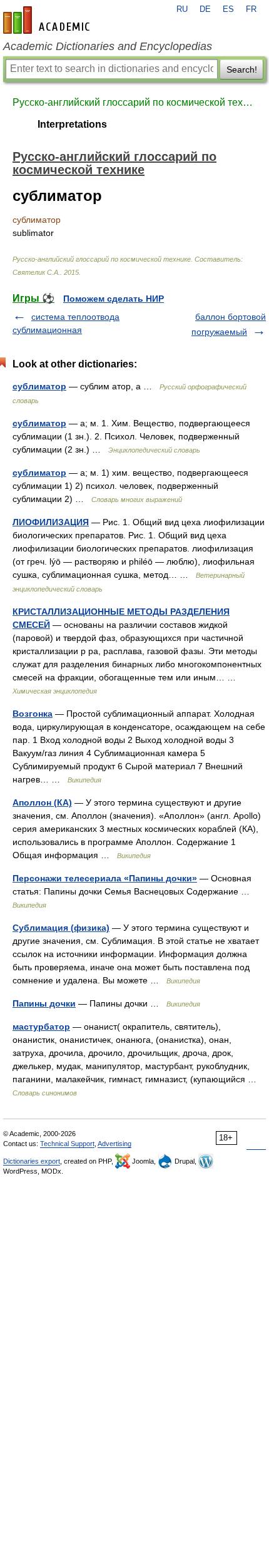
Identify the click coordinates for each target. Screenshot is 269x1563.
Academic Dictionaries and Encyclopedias (107, 46)
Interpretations (72, 124)
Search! (241, 69)
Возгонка (33, 714)
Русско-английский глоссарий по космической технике (134, 102)
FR (251, 9)
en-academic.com (48, 20)
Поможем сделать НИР (113, 299)
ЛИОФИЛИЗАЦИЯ (51, 522)
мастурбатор (41, 1027)
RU (182, 9)
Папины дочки (44, 1003)
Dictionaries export (31, 1161)
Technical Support (67, 1143)
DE (205, 9)
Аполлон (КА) (42, 802)
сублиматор (39, 386)
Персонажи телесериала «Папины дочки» (105, 878)
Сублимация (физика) (61, 928)
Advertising (114, 1143)
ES (228, 9)
